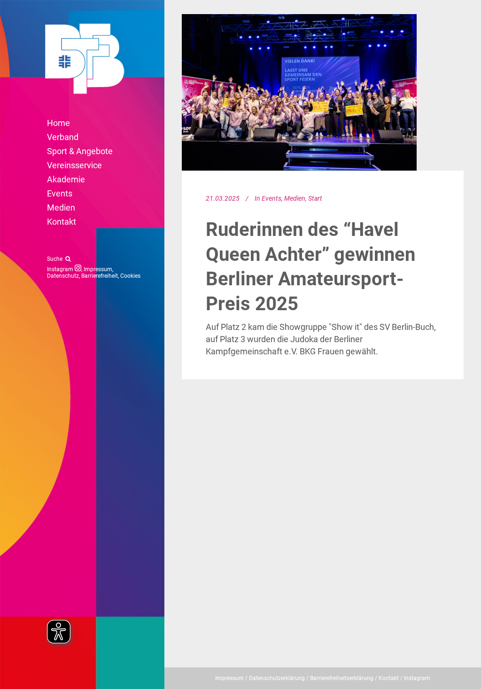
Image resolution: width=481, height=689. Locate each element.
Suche (56, 259)
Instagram (61, 269)
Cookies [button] (130, 276)
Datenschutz (63, 276)
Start (315, 198)
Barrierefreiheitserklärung (341, 678)
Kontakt (389, 678)
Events (271, 198)
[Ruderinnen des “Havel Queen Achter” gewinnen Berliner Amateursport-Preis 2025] (299, 92)
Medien (294, 198)
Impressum (98, 269)
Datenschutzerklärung (277, 678)
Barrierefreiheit (99, 276)
